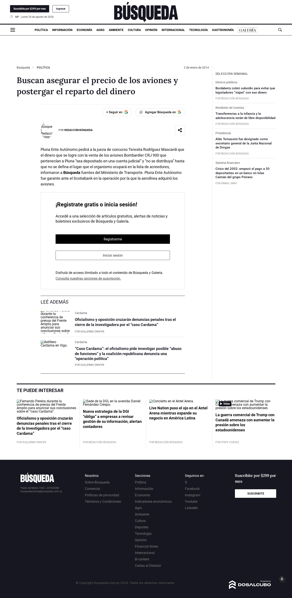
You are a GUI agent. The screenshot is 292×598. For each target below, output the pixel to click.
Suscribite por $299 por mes (29, 8)
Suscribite (255, 493)
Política (41, 30)
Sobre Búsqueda (97, 482)
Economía (84, 30)
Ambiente (116, 30)
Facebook (192, 489)
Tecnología (198, 30)
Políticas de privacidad (102, 495)
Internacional (173, 30)
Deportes (141, 527)
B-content (142, 559)
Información (62, 30)
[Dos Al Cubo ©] (250, 588)
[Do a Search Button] (280, 30)
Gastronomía (223, 30)
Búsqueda (24, 67)
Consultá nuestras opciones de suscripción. (88, 278)
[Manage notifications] (282, 579)
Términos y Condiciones (103, 502)
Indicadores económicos (153, 502)
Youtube (191, 502)
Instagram (192, 495)
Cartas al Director (148, 566)
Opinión (151, 30)
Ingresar (60, 8)
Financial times (146, 546)
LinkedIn (191, 508)
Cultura (134, 30)
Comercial (92, 489)
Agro (100, 30)
